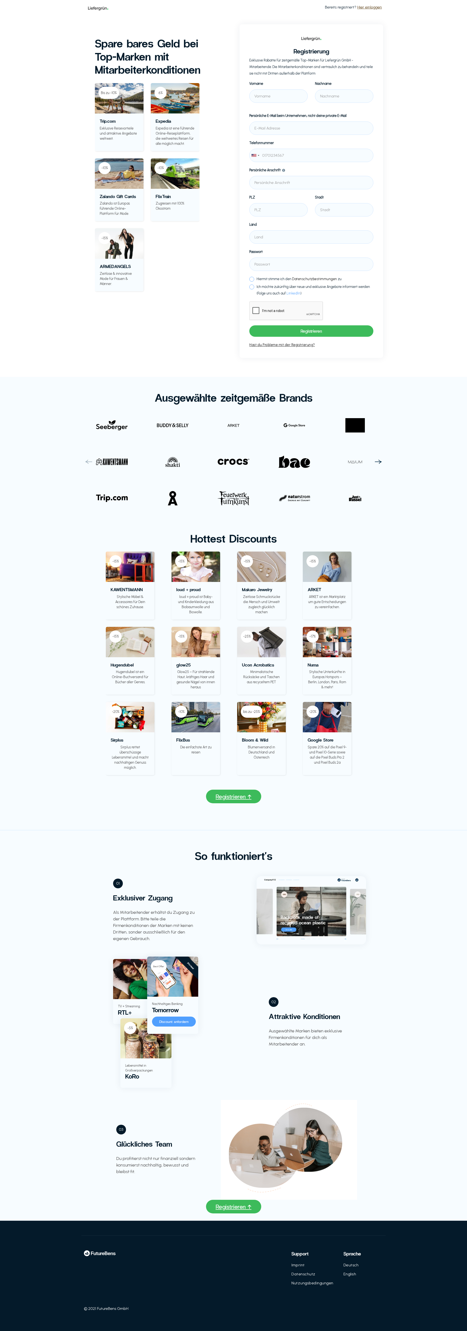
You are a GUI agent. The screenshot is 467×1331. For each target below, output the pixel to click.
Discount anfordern (174, 1022)
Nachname (323, 84)
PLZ (252, 197)
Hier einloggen (369, 7)
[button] (88, 462)
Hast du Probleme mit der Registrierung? (282, 345)
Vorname (256, 84)
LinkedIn (293, 293)
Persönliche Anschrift (265, 170)
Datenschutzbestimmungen (314, 279)
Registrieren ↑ (233, 796)
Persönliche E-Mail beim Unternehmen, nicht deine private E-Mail (298, 116)
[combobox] (311, 155)
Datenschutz (303, 1274)
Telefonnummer (261, 143)
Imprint (298, 1265)
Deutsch (351, 1265)
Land (253, 225)
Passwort (256, 252)
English (349, 1274)
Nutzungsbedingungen (312, 1283)
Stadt (319, 197)
